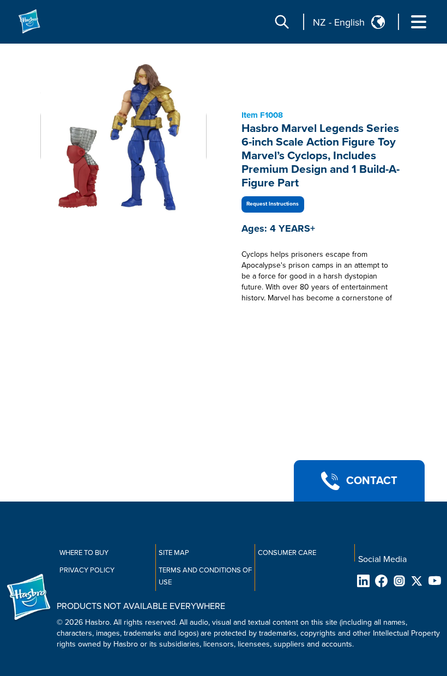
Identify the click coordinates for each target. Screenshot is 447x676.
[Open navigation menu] (419, 22)
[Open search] (282, 22)
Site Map (174, 552)
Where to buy (83, 552)
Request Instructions (272, 204)
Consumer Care (287, 552)
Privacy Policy (86, 570)
